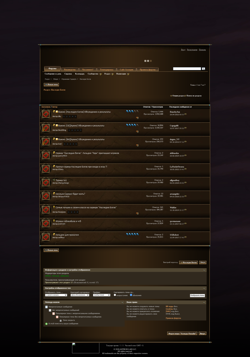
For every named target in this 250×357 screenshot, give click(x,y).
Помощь (202, 50)
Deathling (62, 130)
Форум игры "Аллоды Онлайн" (182, 334)
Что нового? (87, 69)
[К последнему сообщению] (185, 115)
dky (59, 116)
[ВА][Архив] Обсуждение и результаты (85, 139)
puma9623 (62, 156)
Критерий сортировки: (80, 292)
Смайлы (169, 309)
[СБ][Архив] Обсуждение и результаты (85, 125)
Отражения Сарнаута (69, 79)
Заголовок (45, 107)
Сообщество (93, 74)
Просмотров (157, 107)
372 (161, 139)
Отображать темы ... (54, 292)
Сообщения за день (53, 74)
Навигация (121, 74)
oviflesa (61, 238)
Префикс (96, 292)
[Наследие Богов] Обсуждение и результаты (88, 112)
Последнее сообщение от (180, 107)
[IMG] (168, 311)
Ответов (146, 107)
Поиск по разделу (194, 96)
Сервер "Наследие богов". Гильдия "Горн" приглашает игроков (87, 153)
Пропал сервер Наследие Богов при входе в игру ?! (81, 167)
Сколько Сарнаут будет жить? (70, 194)
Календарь (80, 74)
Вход (183, 50)
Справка (68, 74)
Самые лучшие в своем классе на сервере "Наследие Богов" (86, 207)
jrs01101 (61, 224)
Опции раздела (178, 96)
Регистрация (192, 50)
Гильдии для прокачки (67, 235)
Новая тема (52, 84)
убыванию (136, 295)
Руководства (70, 69)
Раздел (107, 74)
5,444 (161, 112)
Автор (54, 107)
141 (161, 207)
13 (162, 194)
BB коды (169, 307)
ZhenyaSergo (63, 183)
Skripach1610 (63, 197)
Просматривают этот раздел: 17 (59, 283)
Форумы (52, 68)
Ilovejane (62, 212)
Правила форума (147, 69)
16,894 (160, 125)
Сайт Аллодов (126, 69)
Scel (60, 144)
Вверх (203, 262)
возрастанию (122, 295)
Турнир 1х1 (61, 180)
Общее (55, 79)
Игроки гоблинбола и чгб (68, 221)
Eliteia (60, 169)
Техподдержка (106, 69)
